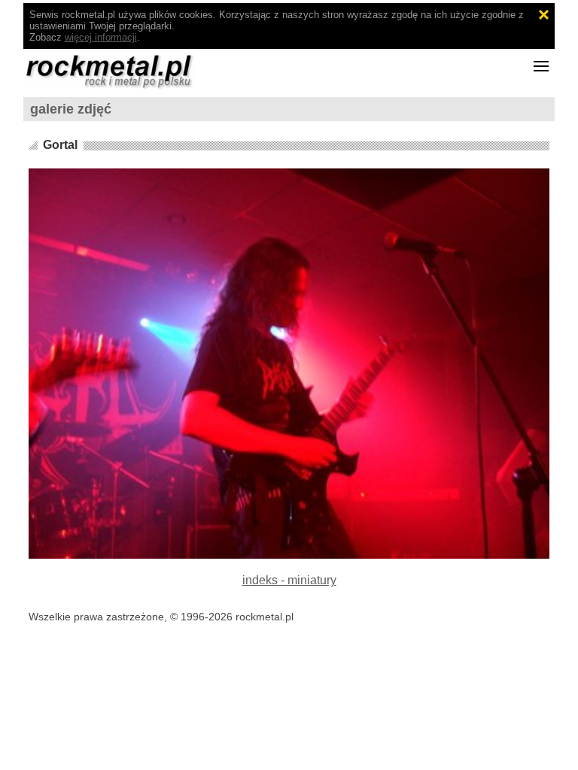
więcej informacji (101, 37)
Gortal (60, 144)
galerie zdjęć (70, 109)
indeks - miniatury (289, 580)
